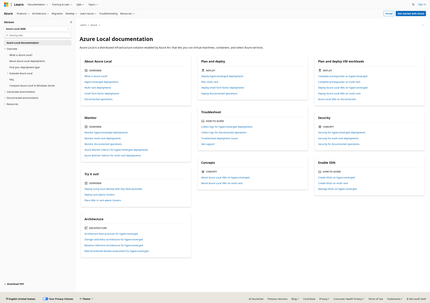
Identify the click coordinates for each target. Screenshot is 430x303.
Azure (94, 25)
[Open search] (413, 5)
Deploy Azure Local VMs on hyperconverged (343, 87)
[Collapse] (71, 22)
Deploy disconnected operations (219, 93)
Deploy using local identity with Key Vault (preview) (113, 188)
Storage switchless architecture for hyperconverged (113, 239)
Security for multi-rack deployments (338, 138)
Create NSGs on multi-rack (333, 183)
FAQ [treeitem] (11, 79)
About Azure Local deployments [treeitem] (27, 61)
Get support (208, 144)
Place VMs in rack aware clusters (102, 200)
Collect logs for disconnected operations (224, 132)
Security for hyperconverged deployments (342, 132)
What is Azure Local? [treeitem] (20, 55)
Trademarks (393, 298)
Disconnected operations (98, 99)
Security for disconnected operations (339, 144)
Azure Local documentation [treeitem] (23, 42)
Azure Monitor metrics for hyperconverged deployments (116, 149)
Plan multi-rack (209, 81)
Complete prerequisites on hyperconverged (342, 76)
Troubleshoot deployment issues (219, 138)
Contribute (309, 298)
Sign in (422, 4)
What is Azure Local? (96, 76)
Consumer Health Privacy (348, 298)
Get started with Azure (411, 13)
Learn (83, 25)
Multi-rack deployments (97, 87)
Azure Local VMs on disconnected (337, 99)
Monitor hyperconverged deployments (106, 132)
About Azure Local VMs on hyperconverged (225, 177)
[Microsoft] (6, 4)
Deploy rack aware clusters (99, 194)
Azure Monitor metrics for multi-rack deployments (112, 155)
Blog (294, 298)
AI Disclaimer (256, 298)
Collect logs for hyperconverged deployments (226, 126)
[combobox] (37, 29)
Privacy (323, 298)
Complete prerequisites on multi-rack (339, 81)
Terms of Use (375, 298)
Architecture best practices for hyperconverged (111, 233)
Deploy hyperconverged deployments (222, 76)
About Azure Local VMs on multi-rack (222, 183)
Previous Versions (278, 298)
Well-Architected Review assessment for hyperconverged (116, 251)
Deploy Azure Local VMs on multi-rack (339, 93)
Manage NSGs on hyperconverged (337, 188)
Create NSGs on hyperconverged (336, 177)
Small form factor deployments (101, 93)
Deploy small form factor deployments (222, 87)
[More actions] (423, 25)
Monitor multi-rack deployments (102, 138)
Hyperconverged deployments (101, 81)
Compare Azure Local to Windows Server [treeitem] (32, 85)
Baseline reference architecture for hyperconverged (113, 245)
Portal (389, 13)
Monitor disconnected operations (103, 144)
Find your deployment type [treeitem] (24, 67)
